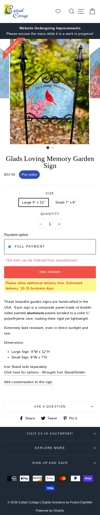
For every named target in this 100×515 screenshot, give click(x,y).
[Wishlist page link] (60, 11)
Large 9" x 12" (33, 202)
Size (50, 193)
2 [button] (53, 148)
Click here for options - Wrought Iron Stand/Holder (45, 372)
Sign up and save (50, 463)
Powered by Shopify (50, 510)
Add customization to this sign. (28, 382)
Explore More (50, 448)
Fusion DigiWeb (81, 502)
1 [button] (47, 147)
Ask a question (50, 406)
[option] (50, 31)
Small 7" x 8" (65, 202)
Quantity (50, 213)
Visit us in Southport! (50, 433)
